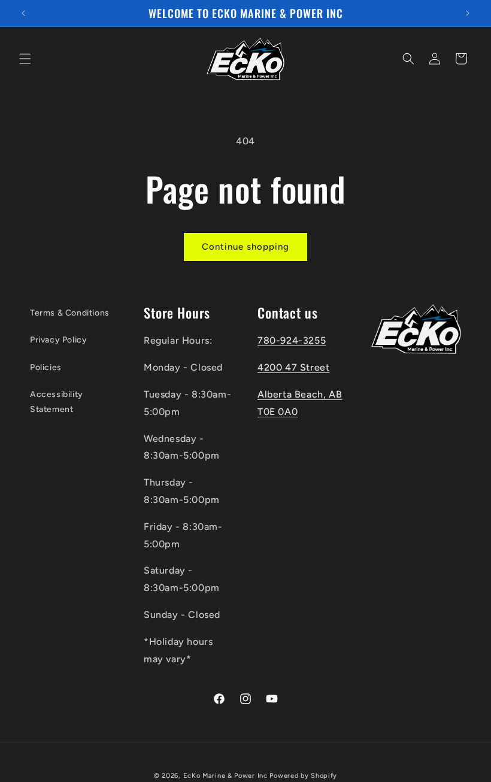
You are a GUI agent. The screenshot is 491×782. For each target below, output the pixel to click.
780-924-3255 (291, 340)
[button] (25, 59)
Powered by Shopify (303, 776)
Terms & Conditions (70, 313)
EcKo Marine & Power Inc (225, 776)
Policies (46, 367)
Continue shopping (245, 246)
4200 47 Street (293, 367)
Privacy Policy (58, 340)
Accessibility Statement (56, 401)
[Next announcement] (467, 13)
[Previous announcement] (23, 13)
